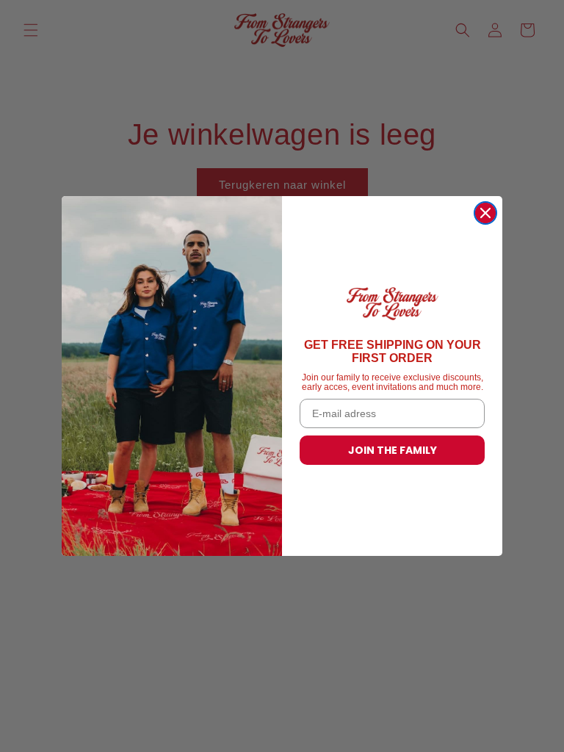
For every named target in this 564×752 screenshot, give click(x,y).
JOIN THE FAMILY (392, 450)
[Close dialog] (485, 213)
